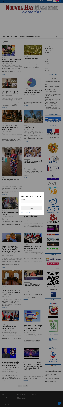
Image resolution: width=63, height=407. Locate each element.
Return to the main (25, 212)
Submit (31, 208)
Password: (23, 199)
